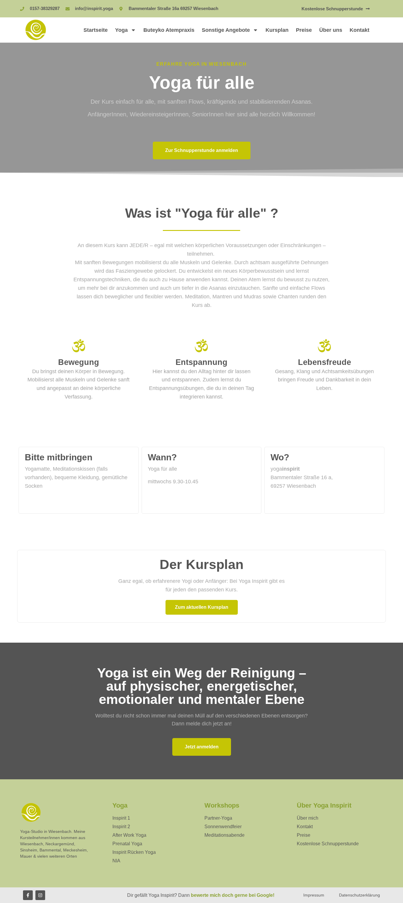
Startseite (95, 30)
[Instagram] (40, 895)
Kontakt (359, 30)
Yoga (121, 30)
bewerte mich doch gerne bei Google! (232, 895)
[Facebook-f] (28, 895)
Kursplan (277, 30)
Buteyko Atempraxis (168, 30)
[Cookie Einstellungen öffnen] (13, 895)
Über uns (330, 30)
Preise (304, 30)
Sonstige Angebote (226, 30)
